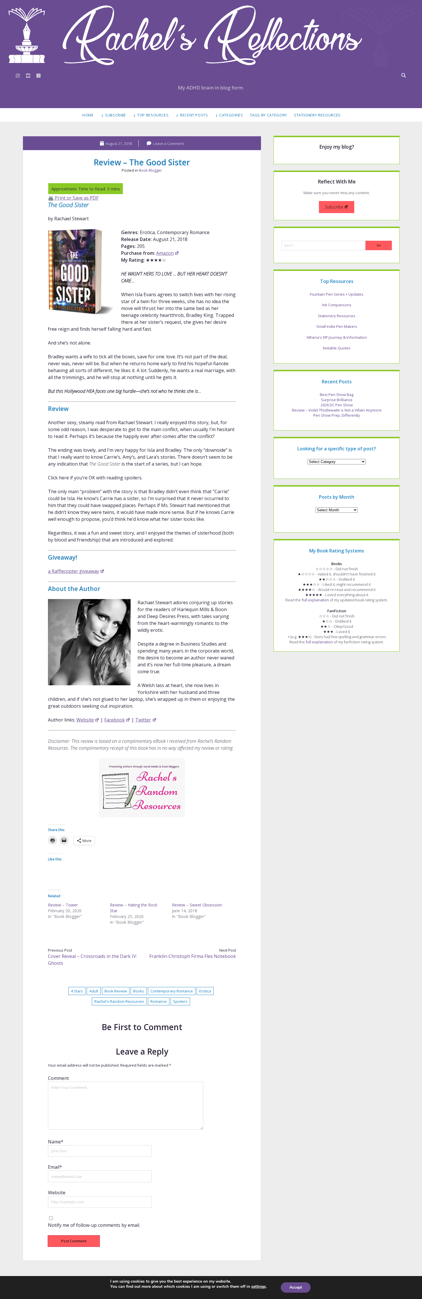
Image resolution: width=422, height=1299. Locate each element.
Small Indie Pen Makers (336, 326)
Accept (295, 1287)
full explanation (315, 599)
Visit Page (211, 35)
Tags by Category (268, 115)
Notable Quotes (337, 348)
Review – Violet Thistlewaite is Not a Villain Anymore (337, 410)
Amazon (165, 253)
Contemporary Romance (171, 991)
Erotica (205, 991)
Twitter (143, 720)
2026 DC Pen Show (337, 405)
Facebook (114, 720)
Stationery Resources (317, 115)
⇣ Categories (229, 115)
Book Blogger (150, 170)
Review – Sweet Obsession (197, 905)
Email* (55, 1167)
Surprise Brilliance (337, 399)
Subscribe (334, 207)
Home (88, 115)
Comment (58, 1078)
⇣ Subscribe (113, 115)
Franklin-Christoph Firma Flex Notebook (192, 956)
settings (258, 1286)
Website (85, 720)
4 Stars (77, 991)
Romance (158, 1001)
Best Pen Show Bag (336, 394)
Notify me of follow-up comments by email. (94, 1225)
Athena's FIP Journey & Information (337, 337)
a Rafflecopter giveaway (73, 571)
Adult (93, 991)
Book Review (115, 991)
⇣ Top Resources (151, 115)
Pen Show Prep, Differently (336, 415)
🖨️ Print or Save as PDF (73, 198)
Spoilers (180, 1001)
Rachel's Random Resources (119, 1001)
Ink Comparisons (336, 304)
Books (138, 991)
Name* (55, 1142)
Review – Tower (63, 905)
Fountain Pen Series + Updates (336, 294)
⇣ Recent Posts (192, 115)
